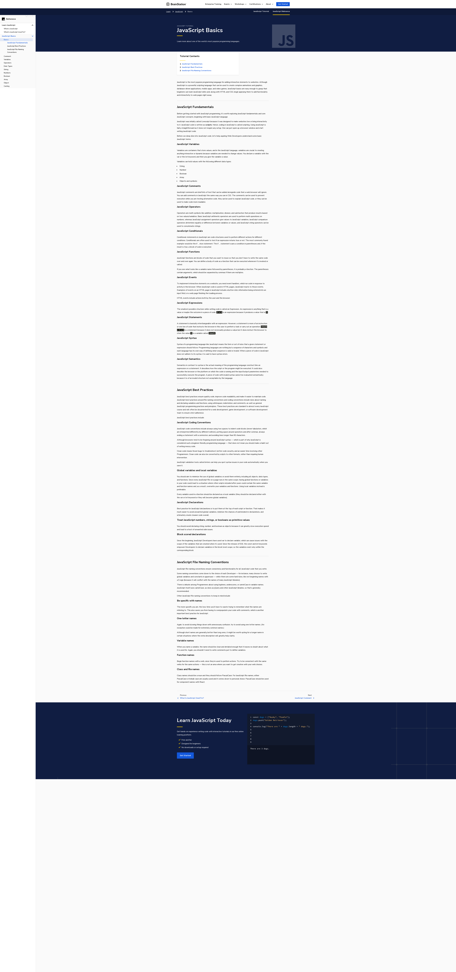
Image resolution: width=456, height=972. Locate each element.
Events (227, 4)
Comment (7, 56)
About (268, 4)
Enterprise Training (213, 4)
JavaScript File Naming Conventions (15, 50)
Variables (7, 59)
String (6, 69)
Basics (6, 40)
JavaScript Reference (281, 11)
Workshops (239, 4)
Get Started (283, 4)
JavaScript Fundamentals (17, 43)
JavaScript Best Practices (16, 46)
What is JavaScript (10, 29)
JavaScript (179, 11)
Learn (168, 11)
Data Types (8, 66)
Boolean (7, 76)
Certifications (255, 4)
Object (6, 83)
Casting (6, 86)
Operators (7, 63)
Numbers (7, 73)
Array (6, 79)
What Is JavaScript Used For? (14, 32)
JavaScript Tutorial (261, 11)
